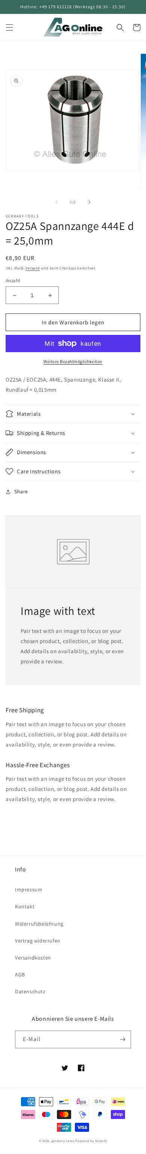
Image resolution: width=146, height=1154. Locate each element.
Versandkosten (33, 957)
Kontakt (24, 906)
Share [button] (21, 491)
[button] (9, 27)
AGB (20, 974)
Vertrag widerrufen (38, 940)
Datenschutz (30, 991)
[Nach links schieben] (56, 202)
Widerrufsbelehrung (39, 923)
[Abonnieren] (122, 1039)
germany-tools (63, 1141)
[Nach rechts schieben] (89, 202)
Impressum (28, 889)
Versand (32, 268)
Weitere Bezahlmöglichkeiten (73, 361)
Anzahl (13, 280)
